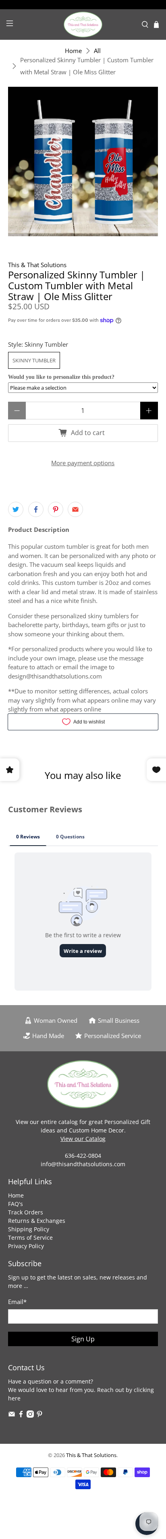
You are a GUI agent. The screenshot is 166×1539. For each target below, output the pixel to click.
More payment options (82, 463)
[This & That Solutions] (83, 24)
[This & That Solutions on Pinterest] (39, 1415)
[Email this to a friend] (75, 509)
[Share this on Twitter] (15, 509)
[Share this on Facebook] (36, 509)
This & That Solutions (37, 265)
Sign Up (83, 1339)
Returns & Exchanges (36, 1220)
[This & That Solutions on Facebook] (21, 1415)
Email (17, 1302)
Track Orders (25, 1212)
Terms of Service (30, 1237)
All (97, 51)
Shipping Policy (28, 1229)
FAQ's (15, 1204)
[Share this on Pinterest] (55, 509)
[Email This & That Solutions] (11, 1415)
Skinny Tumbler (34, 360)
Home (73, 51)
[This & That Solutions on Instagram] (30, 1415)
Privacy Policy (26, 1246)
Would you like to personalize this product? (61, 377)
